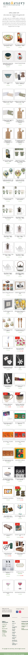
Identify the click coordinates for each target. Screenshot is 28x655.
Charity (3, 634)
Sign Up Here (6, 615)
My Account (4, 628)
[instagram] (20, 612)
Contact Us (4, 624)
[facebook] (17, 612)
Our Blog (4, 635)
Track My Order (4, 626)
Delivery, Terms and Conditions (4, 631)
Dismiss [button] (22, 654)
